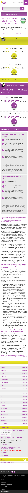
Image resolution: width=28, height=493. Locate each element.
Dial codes (18, 33)
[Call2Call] (3, 3)
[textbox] (11, 9)
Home (2, 479)
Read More (4, 434)
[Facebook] (12, 472)
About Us (3, 482)
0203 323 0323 (18, 2)
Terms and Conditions (6, 484)
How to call (5, 33)
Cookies (3, 489)
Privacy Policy (4, 486)
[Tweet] (14, 472)
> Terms (16, 80)
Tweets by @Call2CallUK (7, 462)
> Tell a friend (5, 80)
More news (5, 455)
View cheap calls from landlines (9, 14)
